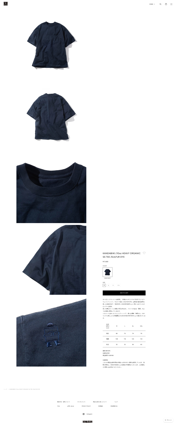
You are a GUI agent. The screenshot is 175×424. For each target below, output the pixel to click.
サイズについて (81, 401)
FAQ (58, 406)
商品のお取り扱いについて (100, 401)
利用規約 (100, 406)
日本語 (151, 4)
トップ (5, 389)
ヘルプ (116, 401)
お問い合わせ (70, 406)
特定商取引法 (114, 406)
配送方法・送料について (63, 401)
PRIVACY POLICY (86, 406)
